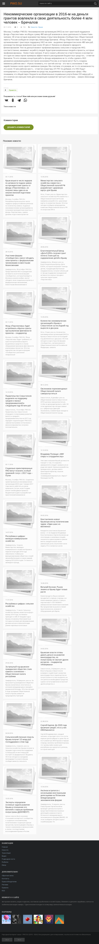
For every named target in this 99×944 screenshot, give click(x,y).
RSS (3, 891)
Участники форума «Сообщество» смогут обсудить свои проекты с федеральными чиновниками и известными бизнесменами (19, 260)
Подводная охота (8, 859)
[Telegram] (19, 100)
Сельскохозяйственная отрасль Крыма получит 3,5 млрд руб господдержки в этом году (19, 739)
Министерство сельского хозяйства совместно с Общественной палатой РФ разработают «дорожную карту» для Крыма (53, 185)
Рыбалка (5, 862)
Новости (34, 27)
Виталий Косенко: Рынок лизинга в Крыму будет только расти (54, 589)
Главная (5, 847)
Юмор (4, 865)
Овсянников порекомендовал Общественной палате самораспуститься (54, 391)
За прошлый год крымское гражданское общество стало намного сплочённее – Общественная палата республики (18, 671)
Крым (41, 27)
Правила (5, 888)
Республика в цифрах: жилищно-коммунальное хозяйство (16, 538)
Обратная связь (8, 875)
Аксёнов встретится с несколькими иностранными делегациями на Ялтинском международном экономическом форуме (53, 795)
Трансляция (6, 853)
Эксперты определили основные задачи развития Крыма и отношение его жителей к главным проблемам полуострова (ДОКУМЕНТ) (19, 807)
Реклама (5, 885)
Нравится (12, 90)
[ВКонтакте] (6, 100)
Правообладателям (9, 882)
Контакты (5, 879)
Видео (4, 856)
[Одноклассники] (13, 100)
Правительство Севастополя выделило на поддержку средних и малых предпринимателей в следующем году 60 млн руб (18, 401)
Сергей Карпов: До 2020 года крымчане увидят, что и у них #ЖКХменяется (54, 727)
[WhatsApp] (25, 100)
